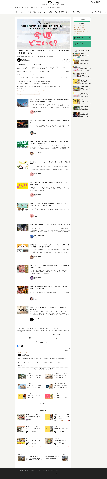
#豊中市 (18, 56)
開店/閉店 (61, 12)
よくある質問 (38, 470)
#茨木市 (33, 56)
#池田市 (29, 56)
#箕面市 (22, 56)
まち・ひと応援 (48, 12)
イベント (26, 7)
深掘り (78, 12)
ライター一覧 (65, 350)
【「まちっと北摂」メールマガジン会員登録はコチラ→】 (30, 91)
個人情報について (54, 470)
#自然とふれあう (85, 25)
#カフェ (79, 27)
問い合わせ (21, 470)
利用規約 (26, 470)
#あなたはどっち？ (78, 33)
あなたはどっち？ (37, 12)
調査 (74, 12)
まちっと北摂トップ (19, 7)
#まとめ (37, 56)
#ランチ (75, 27)
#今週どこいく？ (43, 56)
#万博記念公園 (50, 56)
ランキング (85, 12)
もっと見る (42, 403)
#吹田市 (26, 56)
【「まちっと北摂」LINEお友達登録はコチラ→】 (28, 94)
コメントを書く (44, 342)
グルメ (23, 12)
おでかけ (68, 12)
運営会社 (32, 470)
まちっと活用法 (46, 470)
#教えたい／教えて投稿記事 (79, 29)
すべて (18, 12)
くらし (91, 12)
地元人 (56, 12)
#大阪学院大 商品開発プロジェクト (81, 31)
